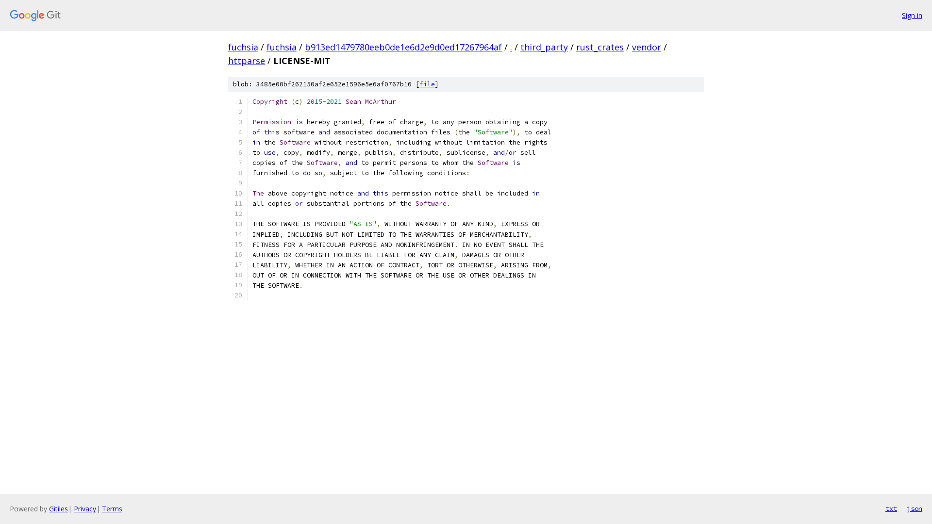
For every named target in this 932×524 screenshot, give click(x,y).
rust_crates (600, 47)
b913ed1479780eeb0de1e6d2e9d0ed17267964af (403, 47)
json (914, 508)
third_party (544, 47)
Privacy (85, 508)
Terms (112, 508)
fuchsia (243, 47)
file (427, 84)
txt (891, 508)
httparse (246, 60)
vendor (646, 47)
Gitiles (58, 508)
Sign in (912, 15)
